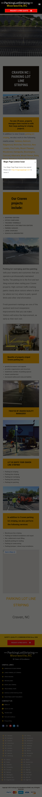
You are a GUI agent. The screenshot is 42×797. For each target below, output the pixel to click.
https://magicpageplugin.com (20, 170)
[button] (39, 4)
